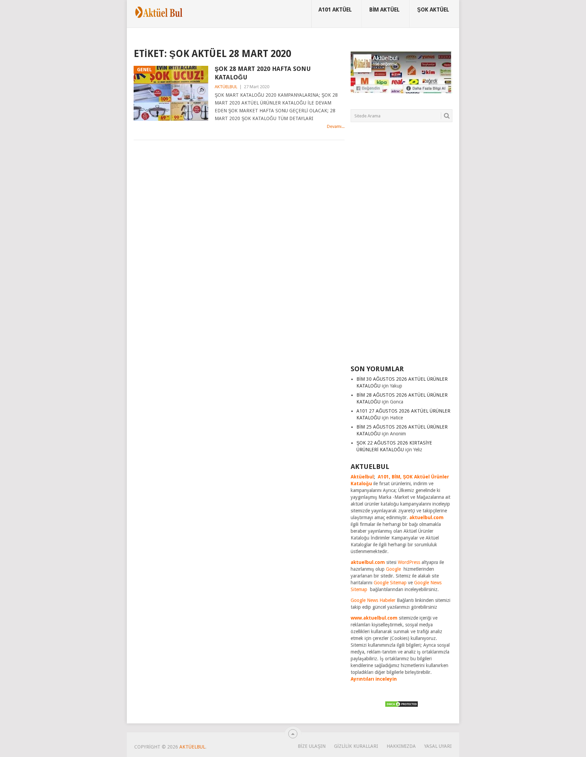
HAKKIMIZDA (401, 746)
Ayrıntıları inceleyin (374, 679)
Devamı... (336, 126)
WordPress (409, 562)
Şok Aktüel (433, 9)
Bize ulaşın (312, 746)
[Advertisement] (401, 247)
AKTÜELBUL (226, 86)
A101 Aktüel (335, 9)
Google (393, 569)
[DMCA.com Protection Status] (401, 705)
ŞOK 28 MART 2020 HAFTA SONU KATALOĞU (263, 73)
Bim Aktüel (384, 9)
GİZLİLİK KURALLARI (356, 746)
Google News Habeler (373, 600)
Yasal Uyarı (438, 746)
